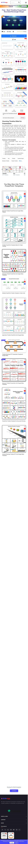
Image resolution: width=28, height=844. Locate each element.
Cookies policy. (22, 841)
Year (9, 158)
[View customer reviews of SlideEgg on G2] (11, 825)
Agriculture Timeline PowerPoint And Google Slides (13, 335)
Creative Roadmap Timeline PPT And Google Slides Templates (13, 455)
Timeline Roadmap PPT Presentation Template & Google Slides (12, 355)
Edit (20, 39)
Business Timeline (5, 160)
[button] (25, 192)
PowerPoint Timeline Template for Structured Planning (13, 421)
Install (22, 113)
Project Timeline (15, 160)
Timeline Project (21, 158)
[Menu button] (26, 2)
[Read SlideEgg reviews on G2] (4, 825)
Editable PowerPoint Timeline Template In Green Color (13, 293)
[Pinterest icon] (13, 32)
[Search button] (19, 2)
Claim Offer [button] (24, 6)
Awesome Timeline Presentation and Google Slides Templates (13, 384)
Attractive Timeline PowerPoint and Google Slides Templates (12, 274)
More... (20, 160)
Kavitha (21, 111)
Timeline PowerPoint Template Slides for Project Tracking (12, 245)
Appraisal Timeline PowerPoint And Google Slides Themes (12, 211)
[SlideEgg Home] (14, 798)
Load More (14, 790)
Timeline (3, 158)
